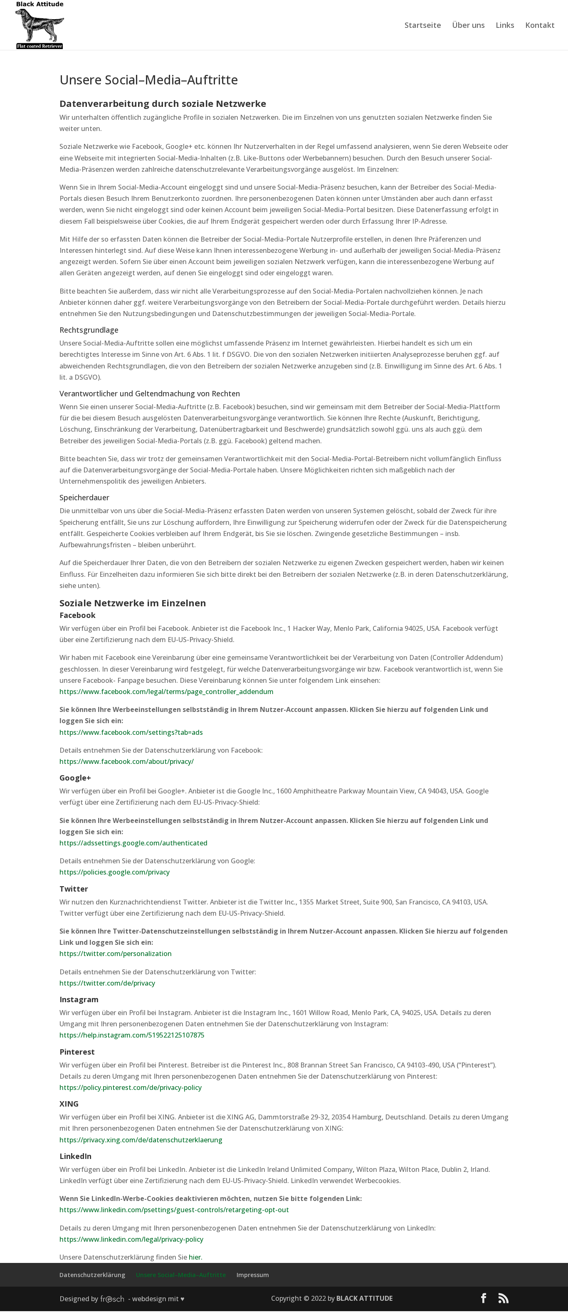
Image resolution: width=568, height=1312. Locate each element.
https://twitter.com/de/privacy (107, 983)
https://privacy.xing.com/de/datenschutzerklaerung (140, 1139)
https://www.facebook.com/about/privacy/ (126, 761)
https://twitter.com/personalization (115, 953)
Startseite (423, 26)
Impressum (253, 1275)
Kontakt (540, 26)
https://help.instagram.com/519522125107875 (132, 1035)
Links (505, 26)
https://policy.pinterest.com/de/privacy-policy (130, 1087)
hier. (196, 1257)
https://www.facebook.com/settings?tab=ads (131, 732)
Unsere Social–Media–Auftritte (181, 1275)
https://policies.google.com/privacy (114, 872)
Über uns (468, 26)
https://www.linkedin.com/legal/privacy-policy (131, 1239)
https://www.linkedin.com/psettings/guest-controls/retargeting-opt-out (174, 1209)
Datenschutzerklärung (92, 1275)
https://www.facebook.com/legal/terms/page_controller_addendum (166, 691)
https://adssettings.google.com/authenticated (133, 842)
